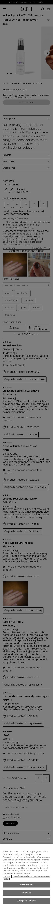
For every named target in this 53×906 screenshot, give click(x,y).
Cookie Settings (26, 884)
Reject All (26, 893)
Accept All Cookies (26, 901)
